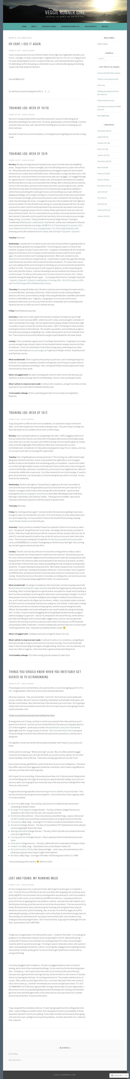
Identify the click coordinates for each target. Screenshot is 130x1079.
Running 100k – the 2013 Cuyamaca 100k (66, 280)
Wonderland (16, 825)
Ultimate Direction (52, 727)
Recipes (105, 26)
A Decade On (16, 843)
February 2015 (102, 210)
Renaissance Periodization (23, 588)
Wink (24, 730)
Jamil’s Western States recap (21, 521)
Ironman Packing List (70, 26)
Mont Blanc (15, 855)
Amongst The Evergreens (21, 809)
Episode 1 (29, 222)
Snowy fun (101, 85)
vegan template (40, 588)
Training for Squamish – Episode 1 (66, 231)
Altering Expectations (19, 831)
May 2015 (100, 198)
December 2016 (103, 161)
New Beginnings (103, 115)
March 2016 (101, 167)
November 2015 (103, 186)
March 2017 (101, 149)
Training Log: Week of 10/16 (29, 107)
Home (24, 26)
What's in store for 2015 (105, 100)
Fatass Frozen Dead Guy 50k (107, 79)
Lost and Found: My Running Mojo (33, 878)
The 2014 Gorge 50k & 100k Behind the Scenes (31, 283)
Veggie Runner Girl (65, 12)
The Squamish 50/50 (19, 837)
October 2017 (102, 143)
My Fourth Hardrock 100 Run (22, 849)
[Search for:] (109, 58)
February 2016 (102, 173)
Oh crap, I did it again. (25, 43)
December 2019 (103, 131)
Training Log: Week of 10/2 (28, 412)
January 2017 (102, 155)
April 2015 (100, 204)
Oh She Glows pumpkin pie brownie (62, 539)
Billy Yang (64, 791)
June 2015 (101, 192)
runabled (58, 688)
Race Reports (91, 26)
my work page (37, 350)
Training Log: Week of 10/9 (28, 153)
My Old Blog (13, 1054)
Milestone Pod (15, 259)
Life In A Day (15, 803)
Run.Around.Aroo (15, 1060)
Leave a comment (28, 50)
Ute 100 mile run (66, 58)
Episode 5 (45, 280)
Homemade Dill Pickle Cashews (108, 73)
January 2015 (102, 216)
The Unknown (16, 822)
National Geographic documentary (33, 493)
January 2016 (102, 179)
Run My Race (16, 816)
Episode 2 (41, 222)
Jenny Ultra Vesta (67, 727)
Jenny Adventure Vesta (62, 730)
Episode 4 (32, 280)
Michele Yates (41, 231)
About (34, 26)
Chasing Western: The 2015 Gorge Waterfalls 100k (58, 228)
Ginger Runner (65, 448)
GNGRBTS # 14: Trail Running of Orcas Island (59, 225)
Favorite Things (49, 26)
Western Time (16, 846)
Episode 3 (23, 280)
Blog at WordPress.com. (65, 1075)
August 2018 (101, 137)
